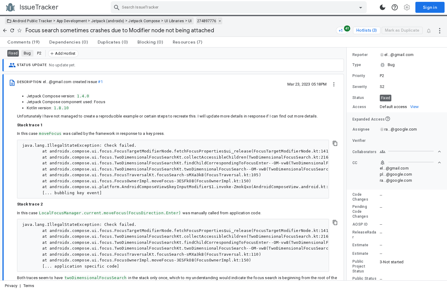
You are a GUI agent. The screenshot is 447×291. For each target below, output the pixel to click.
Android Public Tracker (32, 21)
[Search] (116, 7)
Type (356, 65)
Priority (358, 76)
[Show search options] (360, 7)
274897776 (206, 21)
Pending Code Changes (360, 212)
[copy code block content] (335, 143)
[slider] (347, 163)
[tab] (23, 42)
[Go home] (5, 30)
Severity (359, 87)
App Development (72, 21)
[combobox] (239, 7)
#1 (100, 81)
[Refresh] (12, 30)
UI (190, 21)
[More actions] (440, 30)
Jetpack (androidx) (107, 21)
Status (358, 98)
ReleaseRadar (364, 234)
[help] (395, 7)
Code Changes (360, 197)
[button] (396, 65)
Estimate (360, 245)
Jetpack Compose (144, 21)
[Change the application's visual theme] (382, 7)
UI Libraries (174, 21)
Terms (28, 285)
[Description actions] (334, 84)
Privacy (11, 285)
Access (359, 107)
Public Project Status (358, 266)
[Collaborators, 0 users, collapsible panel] (410, 151)
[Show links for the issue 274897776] (219, 21)
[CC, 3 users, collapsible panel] (410, 162)
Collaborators (364, 152)
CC (355, 163)
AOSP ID (360, 224)
